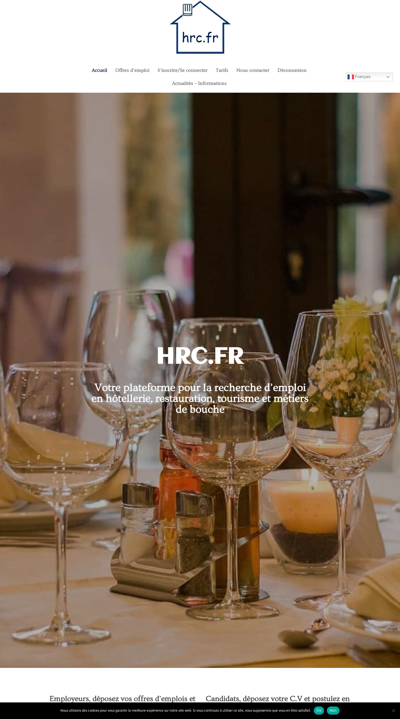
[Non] (393, 710)
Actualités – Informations (199, 83)
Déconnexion (292, 70)
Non (333, 710)
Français (362, 76)
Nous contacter (252, 70)
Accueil (99, 70)
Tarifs (222, 70)
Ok (318, 710)
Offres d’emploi (132, 70)
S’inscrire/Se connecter (183, 70)
